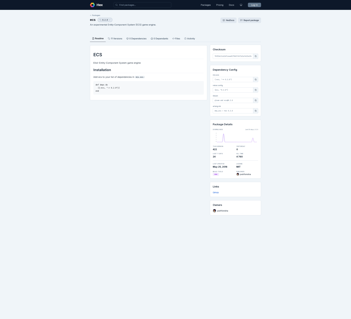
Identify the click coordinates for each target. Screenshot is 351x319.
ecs (93, 20)
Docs (231, 5)
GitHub (216, 192)
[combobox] (142, 5)
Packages (206, 5)
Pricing (219, 5)
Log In (254, 5)
